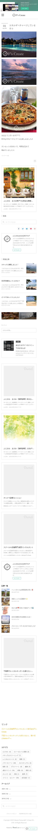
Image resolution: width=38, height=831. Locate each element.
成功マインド (9, 770)
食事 (25, 774)
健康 (27, 767)
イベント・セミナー (11, 778)
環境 (28, 770)
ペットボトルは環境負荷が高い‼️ (22, 590)
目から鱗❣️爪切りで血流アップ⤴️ (23, 608)
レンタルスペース (10, 759)
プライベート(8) (5, 155)
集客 (5, 767)
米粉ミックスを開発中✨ (20, 599)
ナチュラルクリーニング (12, 755)
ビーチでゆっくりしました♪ (10, 297)
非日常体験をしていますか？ (11, 281)
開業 (22, 759)
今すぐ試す (24, 8)
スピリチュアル (25, 763)
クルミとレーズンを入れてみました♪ (23, 626)
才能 (16, 774)
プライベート (16, 767)
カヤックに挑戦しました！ (10, 264)
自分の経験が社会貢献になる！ (22, 617)
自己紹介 (26, 778)
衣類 (20, 770)
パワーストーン (9, 763)
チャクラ (7, 774)
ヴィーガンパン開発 (21, 752)
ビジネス (7, 752)
